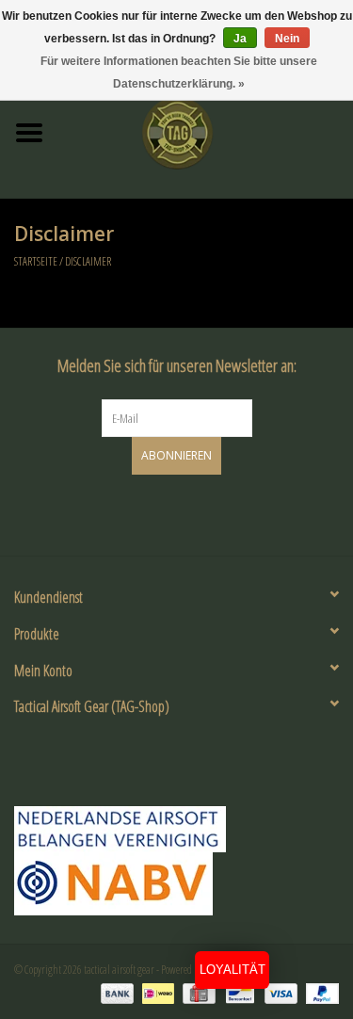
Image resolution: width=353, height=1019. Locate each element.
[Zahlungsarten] (115, 993)
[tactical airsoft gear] (206, 131)
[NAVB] (176, 829)
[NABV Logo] (176, 883)
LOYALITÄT (232, 969)
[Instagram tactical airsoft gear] (193, 512)
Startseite (35, 261)
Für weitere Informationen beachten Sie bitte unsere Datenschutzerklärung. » (178, 72)
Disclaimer (88, 261)
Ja (240, 38)
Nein (287, 38)
